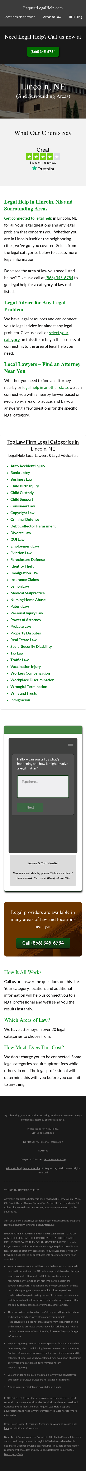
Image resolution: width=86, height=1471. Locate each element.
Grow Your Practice (55, 1159)
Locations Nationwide (19, 17)
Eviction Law (21, 552)
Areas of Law (52, 17)
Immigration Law (24, 573)
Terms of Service (31, 1168)
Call (43, 943)
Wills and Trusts (23, 693)
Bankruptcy (20, 472)
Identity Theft (22, 566)
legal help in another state (45, 387)
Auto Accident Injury (27, 466)
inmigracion (20, 700)
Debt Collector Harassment (33, 526)
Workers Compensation (30, 673)
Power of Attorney (25, 619)
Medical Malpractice (27, 593)
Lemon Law (19, 586)
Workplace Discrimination (32, 680)
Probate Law (20, 626)
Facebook (48, 1132)
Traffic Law (19, 659)
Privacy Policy (50, 1128)
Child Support (21, 499)
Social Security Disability (31, 646)
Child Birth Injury (24, 486)
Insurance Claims (24, 579)
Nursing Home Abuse (28, 599)
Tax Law (17, 653)
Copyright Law (22, 512)
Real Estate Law (23, 639)
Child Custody (22, 492)
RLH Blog (75, 17)
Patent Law (19, 606)
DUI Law (17, 539)
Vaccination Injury (25, 666)
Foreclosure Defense (27, 559)
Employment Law (24, 546)
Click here (61, 1410)
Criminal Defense (24, 519)
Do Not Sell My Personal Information (43, 1141)
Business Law (21, 479)
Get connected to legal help (28, 218)
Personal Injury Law (26, 613)
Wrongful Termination (28, 686)
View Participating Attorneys (38, 1224)
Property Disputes (25, 633)
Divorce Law (20, 532)
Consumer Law (22, 506)
